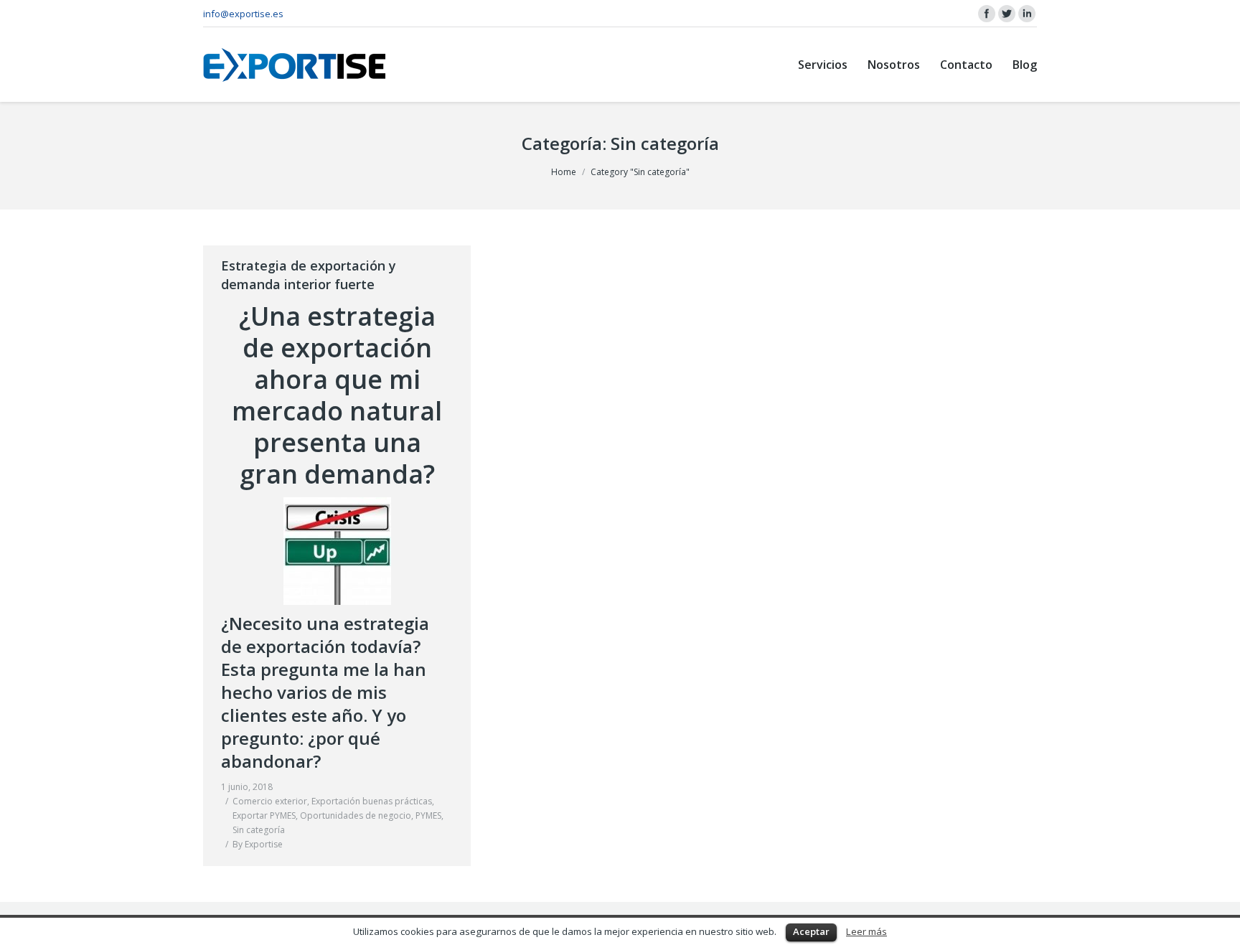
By (257, 844)
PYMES (428, 815)
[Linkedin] (1026, 13)
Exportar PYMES (264, 815)
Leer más (866, 931)
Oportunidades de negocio (355, 815)
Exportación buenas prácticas (371, 801)
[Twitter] (1006, 13)
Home (563, 172)
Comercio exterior (269, 801)
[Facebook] (986, 13)
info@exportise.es (243, 13)
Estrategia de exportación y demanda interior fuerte (308, 275)
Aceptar (811, 931)
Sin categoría (258, 830)
